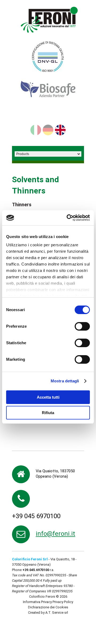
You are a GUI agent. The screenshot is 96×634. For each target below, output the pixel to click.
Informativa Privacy (37, 602)
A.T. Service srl (56, 613)
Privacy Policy (63, 602)
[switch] (82, 326)
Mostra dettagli (65, 381)
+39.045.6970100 (35, 570)
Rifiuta (48, 412)
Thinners (21, 204)
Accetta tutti (48, 397)
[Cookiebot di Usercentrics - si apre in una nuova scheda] (68, 217)
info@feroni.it (55, 533)
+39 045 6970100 (36, 516)
